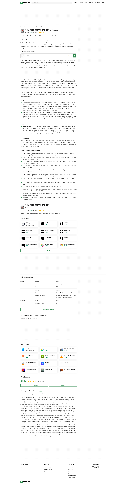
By (27, 32)
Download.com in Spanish (49, 473)
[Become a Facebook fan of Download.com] (93, 467)
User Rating (34, 32)
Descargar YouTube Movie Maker (27, 318)
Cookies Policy (71, 471)
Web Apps (97, 2)
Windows (76, 2)
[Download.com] (25, 3)
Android (90, 2)
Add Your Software (48, 469)
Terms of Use (70, 469)
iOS (85, 2)
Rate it (63, 385)
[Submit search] (33, 3)
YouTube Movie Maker (41, 29)
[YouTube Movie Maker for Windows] (22, 31)
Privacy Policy (71, 467)
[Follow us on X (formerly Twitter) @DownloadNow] (95, 467)
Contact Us (46, 471)
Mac (81, 2)
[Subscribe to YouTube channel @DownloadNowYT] (98, 467)
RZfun (41, 391)
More (103, 2)
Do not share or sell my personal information (73, 474)
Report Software (49, 309)
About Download (47, 467)
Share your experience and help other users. (50, 35)
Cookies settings (71, 477)
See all (48, 250)
